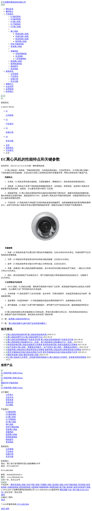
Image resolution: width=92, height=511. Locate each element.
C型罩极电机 (20, 59)
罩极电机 (14, 51)
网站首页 (9, 9)
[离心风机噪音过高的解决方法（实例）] (23, 342)
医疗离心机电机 (66, 487)
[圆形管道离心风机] (14, 355)
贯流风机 (14, 69)
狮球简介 (9, 11)
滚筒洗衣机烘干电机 (82, 487)
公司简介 (9, 395)
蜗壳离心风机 (21, 41)
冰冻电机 (19, 56)
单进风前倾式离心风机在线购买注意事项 (60, 345)
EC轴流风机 (16, 16)
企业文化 (9, 397)
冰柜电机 (35, 487)
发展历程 (9, 402)
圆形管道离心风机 (31, 355)
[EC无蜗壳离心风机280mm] (2, 376)
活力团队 (9, 405)
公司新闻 (14, 74)
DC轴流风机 (16, 19)
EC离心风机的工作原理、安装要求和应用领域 (66, 357)
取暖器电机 (44, 487)
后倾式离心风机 (22, 36)
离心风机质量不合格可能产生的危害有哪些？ (28, 323)
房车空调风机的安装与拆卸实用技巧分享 (60, 352)
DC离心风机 (16, 27)
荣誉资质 (9, 400)
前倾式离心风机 (22, 34)
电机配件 (14, 66)
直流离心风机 (58, 485)
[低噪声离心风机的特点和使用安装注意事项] (25, 350)
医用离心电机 (16, 61)
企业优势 (9, 86)
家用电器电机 (16, 64)
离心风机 (14, 31)
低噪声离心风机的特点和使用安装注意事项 (63, 350)
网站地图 (63, 490)
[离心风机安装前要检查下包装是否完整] (23, 340)
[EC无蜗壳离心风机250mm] (2, 371)
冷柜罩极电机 (21, 54)
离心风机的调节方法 (34, 337)
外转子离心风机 (33, 485)
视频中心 (9, 84)
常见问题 (14, 81)
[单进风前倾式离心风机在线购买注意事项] (24, 345)
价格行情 (14, 79)
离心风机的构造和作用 (36, 335)
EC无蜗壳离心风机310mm (12, 388)
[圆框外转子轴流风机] (2, 380)
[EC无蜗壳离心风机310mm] (2, 385)
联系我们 (9, 91)
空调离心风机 (46, 485)
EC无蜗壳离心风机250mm (12, 373)
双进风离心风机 (22, 39)
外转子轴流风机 (17, 44)
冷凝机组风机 (13, 487)
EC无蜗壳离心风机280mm (12, 378)
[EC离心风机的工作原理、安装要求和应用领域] (26, 357)
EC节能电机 (16, 24)
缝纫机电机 (54, 487)
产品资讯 (14, 76)
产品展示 (9, 14)
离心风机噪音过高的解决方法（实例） (57, 342)
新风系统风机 (25, 487)
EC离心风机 (16, 22)
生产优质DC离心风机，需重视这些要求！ (61, 347)
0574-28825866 (23, 504)
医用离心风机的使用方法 (19, 319)
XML (70, 490)
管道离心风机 (16, 46)
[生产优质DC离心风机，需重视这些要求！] (24, 347)
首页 (8, 145)
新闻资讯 (9, 71)
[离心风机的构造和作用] (16, 335)
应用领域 (9, 89)
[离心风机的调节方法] (15, 337)
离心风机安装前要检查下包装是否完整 (57, 340)
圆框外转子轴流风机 (9, 383)
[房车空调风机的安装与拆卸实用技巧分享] (24, 352)
